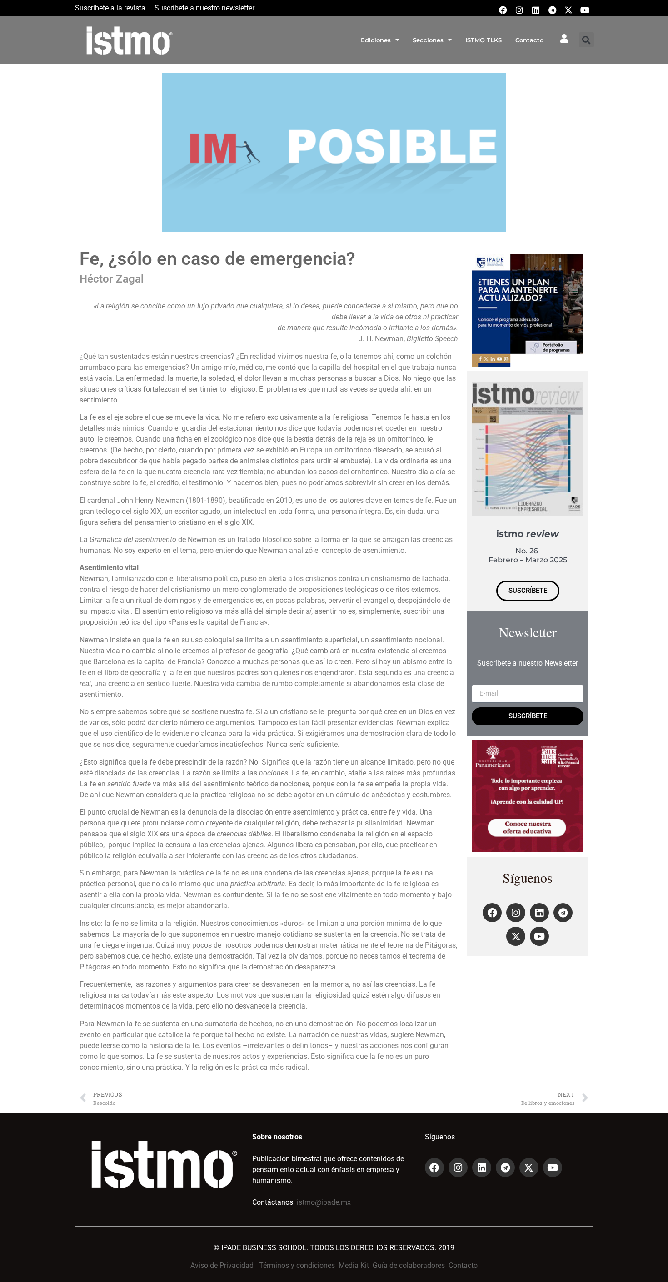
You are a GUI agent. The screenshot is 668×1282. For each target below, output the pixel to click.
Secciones (428, 40)
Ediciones (376, 40)
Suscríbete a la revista (110, 8)
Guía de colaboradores (409, 1265)
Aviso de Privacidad (222, 1265)
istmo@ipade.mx (324, 1202)
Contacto (529, 40)
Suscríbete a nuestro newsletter (204, 8)
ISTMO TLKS (483, 40)
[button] (586, 39)
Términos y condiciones (297, 1265)
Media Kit (354, 1265)
